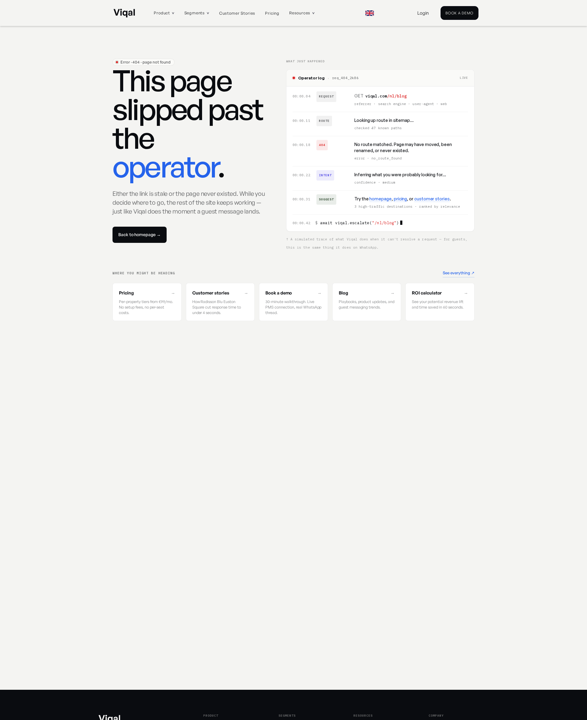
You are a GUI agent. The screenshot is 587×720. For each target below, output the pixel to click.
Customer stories (237, 13)
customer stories (432, 198)
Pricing (272, 13)
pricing (400, 198)
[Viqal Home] (124, 13)
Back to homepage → (139, 234)
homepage (380, 198)
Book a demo (459, 13)
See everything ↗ (458, 272)
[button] (164, 13)
